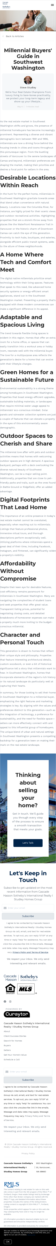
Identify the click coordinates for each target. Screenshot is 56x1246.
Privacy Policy (28, 1153)
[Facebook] (5, 1001)
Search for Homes (13, 1040)
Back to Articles (15, 36)
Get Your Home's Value (15, 1055)
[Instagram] (10, 1001)
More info (31, 1235)
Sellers (7, 1050)
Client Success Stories (15, 1036)
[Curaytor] (17, 1017)
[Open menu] (52, 5)
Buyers (7, 1045)
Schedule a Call (12, 1059)
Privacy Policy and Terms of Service (30, 952)
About (7, 1031)
